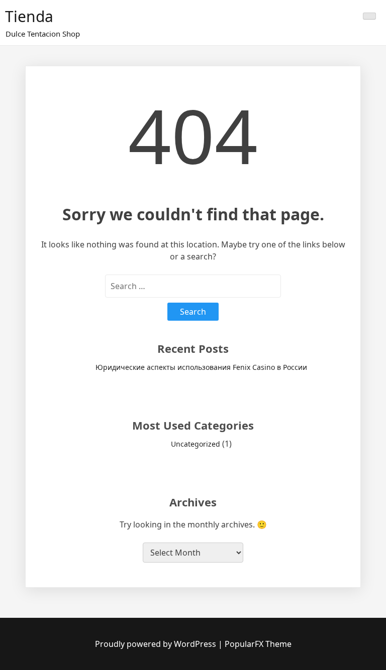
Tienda (29, 16)
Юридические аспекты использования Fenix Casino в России (201, 367)
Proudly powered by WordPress (156, 643)
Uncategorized (195, 444)
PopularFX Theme (258, 643)
